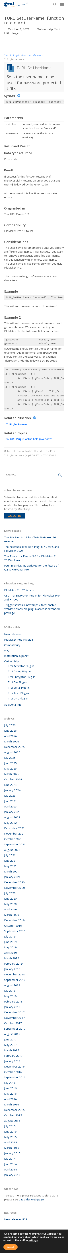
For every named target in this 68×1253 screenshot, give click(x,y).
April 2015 (10, 1142)
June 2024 (10, 785)
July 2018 (10, 990)
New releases (13, 634)
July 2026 (10, 725)
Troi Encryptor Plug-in (21, 677)
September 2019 (15, 931)
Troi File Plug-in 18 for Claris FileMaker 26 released (30, 539)
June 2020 (10, 898)
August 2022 (12, 817)
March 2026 (11, 741)
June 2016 (10, 1088)
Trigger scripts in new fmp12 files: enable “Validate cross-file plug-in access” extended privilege (32, 609)
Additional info (13, 704)
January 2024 (12, 790)
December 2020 (14, 882)
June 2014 (10, 1164)
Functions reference (32, 55)
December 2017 (14, 1012)
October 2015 (13, 1115)
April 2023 (10, 806)
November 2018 (14, 974)
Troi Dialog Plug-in (19, 671)
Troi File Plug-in (17, 682)
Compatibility (12, 645)
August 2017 (12, 1034)
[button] (62, 4)
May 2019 (10, 947)
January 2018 (12, 1007)
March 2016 (11, 1104)
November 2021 (14, 833)
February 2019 (13, 963)
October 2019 (13, 925)
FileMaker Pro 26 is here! (19, 590)
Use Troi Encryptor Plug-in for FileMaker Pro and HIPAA (32, 597)
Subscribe (14, 515)
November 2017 (14, 1017)
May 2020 (10, 904)
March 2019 (11, 958)
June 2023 (10, 801)
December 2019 (14, 920)
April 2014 (10, 1169)
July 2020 (10, 893)
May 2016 (10, 1093)
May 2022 (10, 822)
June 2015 (10, 1131)
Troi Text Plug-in (18, 693)
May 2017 (10, 1045)
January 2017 (12, 1061)
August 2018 (12, 985)
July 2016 (10, 1083)
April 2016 (10, 1099)
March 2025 (11, 774)
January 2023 (12, 812)
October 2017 (13, 1023)
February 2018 (13, 1001)
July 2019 (10, 936)
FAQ (6, 650)
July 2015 (10, 1126)
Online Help (45, 29)
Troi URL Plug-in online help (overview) (28, 439)
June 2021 (10, 860)
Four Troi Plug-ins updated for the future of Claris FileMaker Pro (31, 567)
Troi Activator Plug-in (21, 666)
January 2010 (12, 1175)
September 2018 (15, 980)
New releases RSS (15, 1219)
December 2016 (14, 1066)
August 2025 (12, 752)
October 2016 (13, 1072)
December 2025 (14, 747)
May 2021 (10, 866)
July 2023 (10, 795)
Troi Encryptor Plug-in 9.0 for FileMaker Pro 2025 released (31, 558)
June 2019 (10, 942)
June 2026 (10, 730)
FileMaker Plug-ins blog (18, 639)
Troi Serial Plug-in (19, 687)
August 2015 (12, 1120)
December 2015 (14, 1110)
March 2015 (11, 1148)
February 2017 (13, 1055)
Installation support (16, 656)
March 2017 (11, 1050)
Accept (10, 1247)
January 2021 (12, 877)
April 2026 (10, 736)
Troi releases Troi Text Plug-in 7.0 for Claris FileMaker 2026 (31, 548)
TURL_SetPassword (17, 424)
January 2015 (12, 1153)
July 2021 (10, 855)
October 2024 (13, 779)
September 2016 (15, 1077)
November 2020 (14, 887)
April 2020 (10, 909)
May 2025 (10, 768)
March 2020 (11, 915)
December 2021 (14, 828)
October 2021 (13, 839)
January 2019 (12, 969)
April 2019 (10, 952)
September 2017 (15, 1028)
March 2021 (11, 871)
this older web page (31, 1199)
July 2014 (10, 1158)
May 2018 (10, 996)
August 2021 (12, 850)
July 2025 (10, 757)
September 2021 (15, 844)
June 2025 (10, 763)
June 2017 (10, 1039)
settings (33, 1240)
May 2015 (10, 1137)
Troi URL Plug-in (12, 55)
